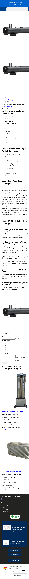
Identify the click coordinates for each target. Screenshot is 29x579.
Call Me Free (15, 560)
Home (7, 96)
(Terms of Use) (17, 568)
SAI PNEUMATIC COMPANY (16, 3)
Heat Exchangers (10, 100)
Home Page (5, 505)
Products (8, 98)
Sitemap (5, 514)
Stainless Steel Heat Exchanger (13, 411)
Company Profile (7, 507)
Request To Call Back (7, 94)
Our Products (6, 509)
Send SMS (15, 554)
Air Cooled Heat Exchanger (11, 471)
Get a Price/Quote (7, 106)
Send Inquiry (7, 92)
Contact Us (5, 511)
